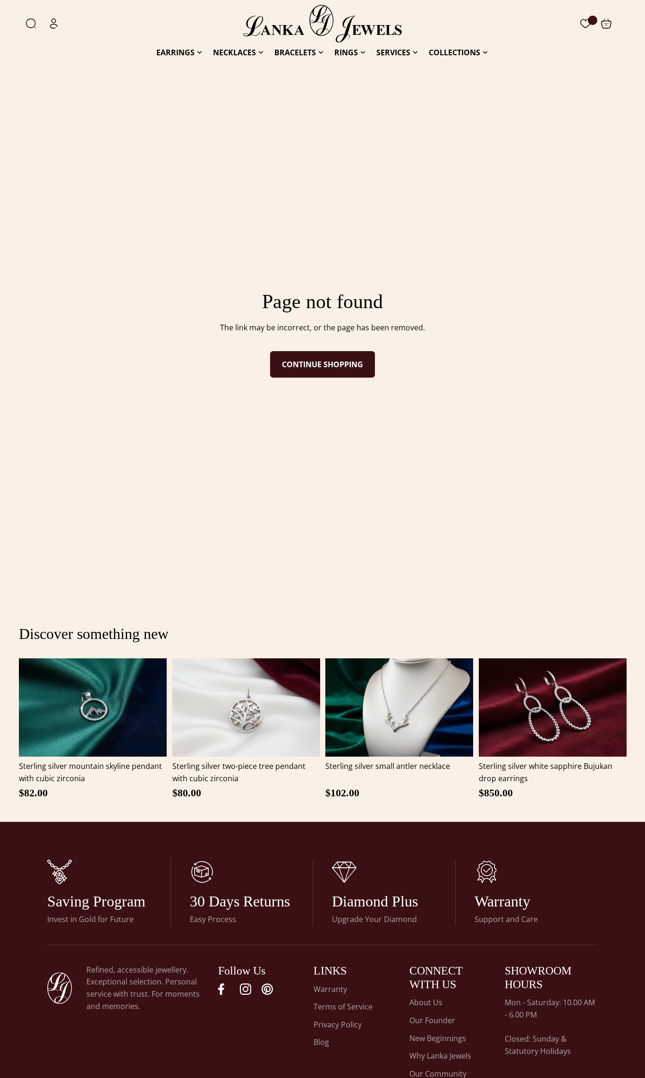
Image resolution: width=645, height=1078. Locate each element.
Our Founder (432, 1020)
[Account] (53, 23)
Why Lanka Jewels (440, 1056)
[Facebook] (223, 989)
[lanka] (59, 872)
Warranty (330, 989)
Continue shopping (322, 364)
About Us (425, 1002)
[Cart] (585, 23)
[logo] (322, 24)
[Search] (31, 23)
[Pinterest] (267, 989)
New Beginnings (437, 1038)
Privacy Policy (338, 1024)
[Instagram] (245, 989)
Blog (321, 1042)
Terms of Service (343, 1006)
